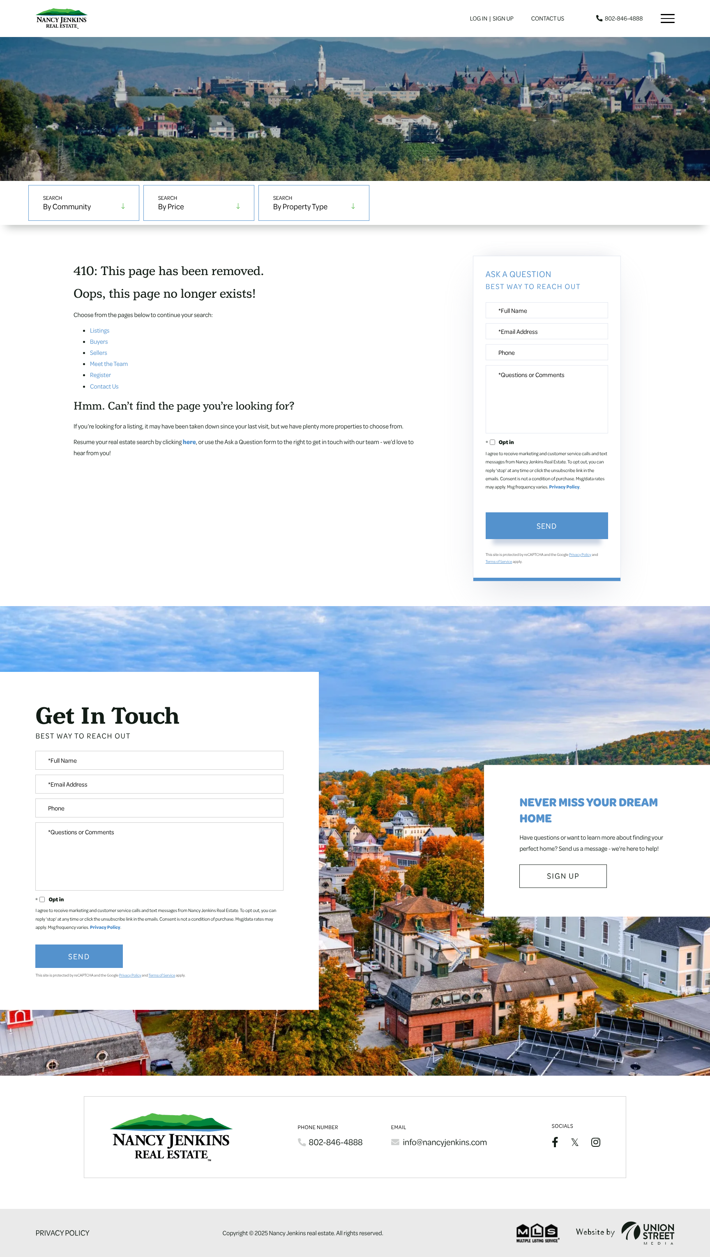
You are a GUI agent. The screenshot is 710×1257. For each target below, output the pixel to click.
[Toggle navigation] (668, 18)
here (189, 442)
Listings (99, 330)
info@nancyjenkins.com (445, 1142)
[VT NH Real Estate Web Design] (625, 1233)
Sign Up (503, 18)
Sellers (98, 352)
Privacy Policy (564, 487)
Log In (478, 18)
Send (547, 525)
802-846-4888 (624, 18)
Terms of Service (499, 561)
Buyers (99, 341)
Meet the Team (109, 363)
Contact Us (547, 18)
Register (100, 374)
